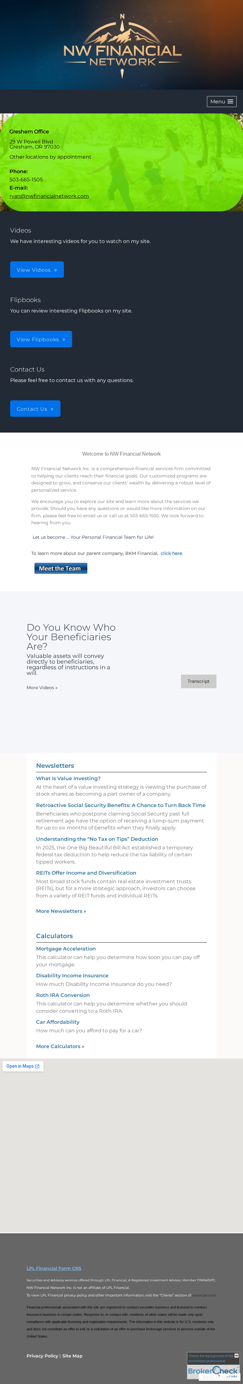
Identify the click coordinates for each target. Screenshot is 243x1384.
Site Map (72, 1356)
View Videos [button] (34, 270)
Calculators (54, 936)
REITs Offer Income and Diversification (86, 873)
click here (171, 553)
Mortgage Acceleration (66, 949)
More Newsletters (61, 911)
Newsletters (55, 765)
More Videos (42, 687)
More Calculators (60, 1046)
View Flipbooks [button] (38, 340)
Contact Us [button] (32, 409)
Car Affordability (57, 1022)
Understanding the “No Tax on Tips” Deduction (97, 839)
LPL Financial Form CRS (54, 1268)
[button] (222, 101)
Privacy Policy (42, 1356)
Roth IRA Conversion (63, 995)
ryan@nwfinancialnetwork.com (49, 196)
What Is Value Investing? (68, 778)
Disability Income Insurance (72, 976)
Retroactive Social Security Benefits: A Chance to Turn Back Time (121, 805)
